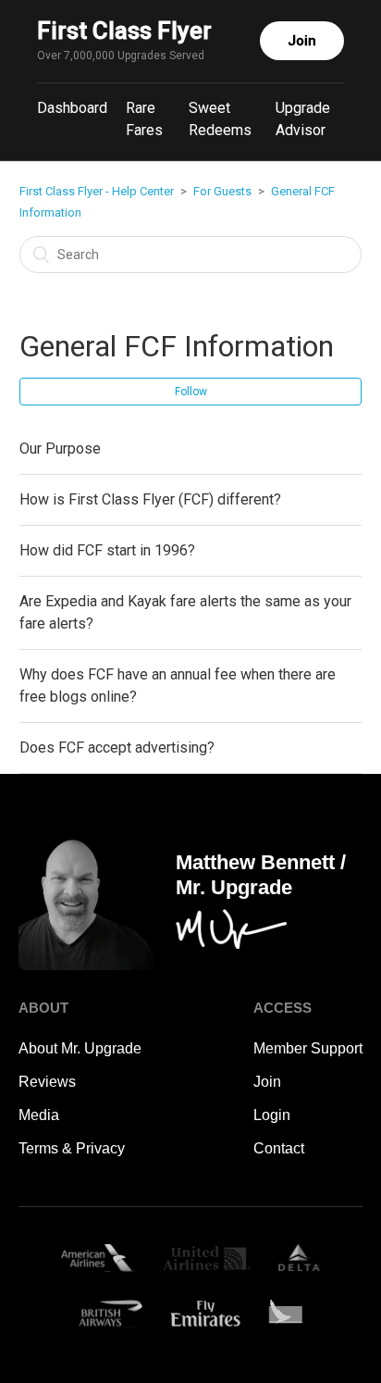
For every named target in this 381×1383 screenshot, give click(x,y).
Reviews (47, 1082)
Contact (278, 1148)
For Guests (222, 191)
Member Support (308, 1048)
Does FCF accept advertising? (117, 747)
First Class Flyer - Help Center (96, 191)
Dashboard (72, 108)
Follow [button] (191, 391)
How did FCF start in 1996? (107, 550)
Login (271, 1115)
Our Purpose (60, 448)
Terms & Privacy (71, 1148)
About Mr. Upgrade (79, 1048)
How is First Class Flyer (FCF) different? (150, 499)
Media (38, 1115)
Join (302, 40)
